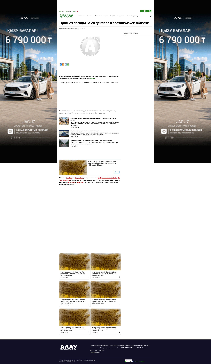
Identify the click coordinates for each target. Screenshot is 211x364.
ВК (98, 178)
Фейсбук (114, 178)
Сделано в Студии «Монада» (67, 361)
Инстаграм (66, 180)
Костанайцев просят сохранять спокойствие (84, 131)
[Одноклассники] (143, 11)
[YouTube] (150, 11)
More (116, 172)
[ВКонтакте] (141, 11)
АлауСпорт (121, 16)
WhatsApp (71, 182)
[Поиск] (151, 16)
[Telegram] (66, 64)
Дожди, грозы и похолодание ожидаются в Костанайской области (91, 140)
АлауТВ (112, 16)
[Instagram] (146, 11)
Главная (81, 16)
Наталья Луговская (65, 28)
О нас (89, 16)
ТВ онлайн (98, 16)
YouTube (69, 178)
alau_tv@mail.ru (100, 350)
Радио (106, 16)
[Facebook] (148, 11)
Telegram (79, 182)
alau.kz (92, 78)
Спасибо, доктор (132, 16)
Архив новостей (94, 352)
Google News (79, 178)
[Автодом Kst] (28, 182)
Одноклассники (105, 178)
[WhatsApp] (68, 64)
